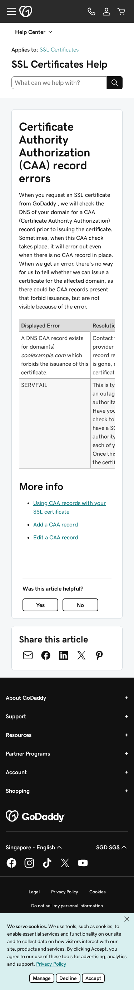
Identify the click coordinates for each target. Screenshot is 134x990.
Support (16, 716)
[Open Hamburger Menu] (8, 11)
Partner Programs (28, 753)
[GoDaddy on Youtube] (83, 866)
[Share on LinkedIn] (64, 655)
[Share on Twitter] (81, 655)
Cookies (97, 891)
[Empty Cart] (121, 11)
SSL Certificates (59, 49)
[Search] (115, 82)
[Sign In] (106, 11)
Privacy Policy (64, 891)
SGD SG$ (108, 847)
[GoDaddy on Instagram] (29, 866)
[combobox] (59, 82)
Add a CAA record (55, 524)
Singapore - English (30, 847)
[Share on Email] (28, 655)
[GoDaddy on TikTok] (47, 866)
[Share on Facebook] (46, 655)
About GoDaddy (26, 697)
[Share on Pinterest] (99, 655)
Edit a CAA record (55, 537)
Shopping (18, 791)
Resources (18, 735)
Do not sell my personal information (67, 905)
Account (16, 772)
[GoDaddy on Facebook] (11, 866)
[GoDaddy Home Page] (35, 816)
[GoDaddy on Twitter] (65, 866)
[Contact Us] (91, 11)
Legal (34, 891)
